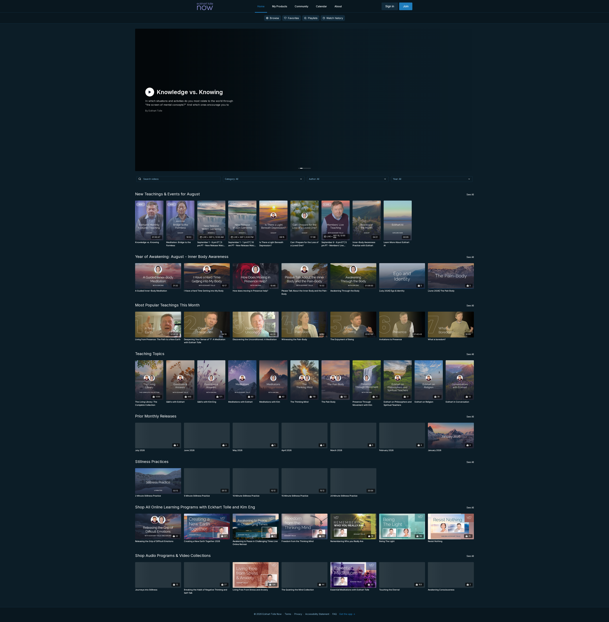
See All (470, 194)
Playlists (313, 18)
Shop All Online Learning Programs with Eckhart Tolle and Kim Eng (195, 507)
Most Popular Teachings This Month (167, 305)
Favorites (293, 18)
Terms (288, 614)
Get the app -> (347, 614)
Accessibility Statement (317, 614)
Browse (274, 18)
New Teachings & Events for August (167, 194)
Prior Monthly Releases (155, 416)
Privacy (298, 614)
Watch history (334, 18)
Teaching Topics (149, 353)
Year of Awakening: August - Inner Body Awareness (181, 256)
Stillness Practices (151, 461)
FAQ (334, 614)
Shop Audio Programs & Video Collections (173, 555)
